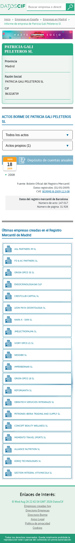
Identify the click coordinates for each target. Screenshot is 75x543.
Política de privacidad (37, 523)
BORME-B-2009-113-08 (56, 191)
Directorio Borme (38, 515)
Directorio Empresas (38, 510)
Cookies (37, 528)
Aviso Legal (37, 519)
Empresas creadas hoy (37, 506)
